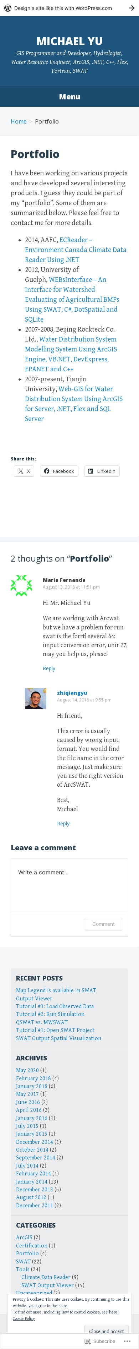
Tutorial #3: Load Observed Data (55, 1006)
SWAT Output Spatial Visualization (58, 1038)
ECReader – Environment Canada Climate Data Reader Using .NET (76, 250)
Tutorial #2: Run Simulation (50, 1014)
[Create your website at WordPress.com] (69, 8)
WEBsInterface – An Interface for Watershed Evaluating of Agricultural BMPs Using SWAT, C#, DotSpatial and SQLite (72, 300)
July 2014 (27, 1166)
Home (19, 121)
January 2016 (31, 1118)
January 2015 (31, 1134)
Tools (23, 1269)
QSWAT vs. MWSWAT (42, 1022)
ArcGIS (24, 1237)
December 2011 (34, 1205)
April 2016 (29, 1110)
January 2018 (31, 1086)
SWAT (23, 1261)
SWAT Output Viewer (47, 1285)
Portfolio (27, 1253)
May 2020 (27, 1070)
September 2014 (35, 1157)
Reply (49, 668)
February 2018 (33, 1078)
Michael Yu (69, 41)
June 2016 (28, 1102)
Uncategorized (34, 1293)
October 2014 (32, 1150)
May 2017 (27, 1094)
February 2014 (33, 1173)
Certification (31, 1245)
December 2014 (34, 1142)
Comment (103, 924)
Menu (69, 97)
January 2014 (31, 1182)
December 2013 (34, 1189)
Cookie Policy (24, 1318)
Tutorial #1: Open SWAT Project (55, 1030)
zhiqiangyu (72, 692)
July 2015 (27, 1126)
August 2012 (31, 1197)
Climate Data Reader (46, 1277)
